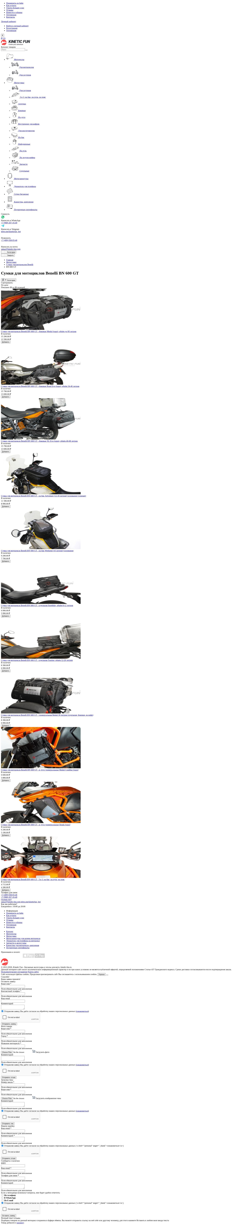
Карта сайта (33, 972)
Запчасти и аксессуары (16, 943)
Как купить (11, 5)
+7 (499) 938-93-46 (9, 240)
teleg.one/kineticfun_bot (11, 231)
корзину (20, 1223)
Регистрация (11, 28)
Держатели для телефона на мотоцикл (23, 941)
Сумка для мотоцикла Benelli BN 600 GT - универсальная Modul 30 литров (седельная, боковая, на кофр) (47, 715)
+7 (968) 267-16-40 (9, 223)
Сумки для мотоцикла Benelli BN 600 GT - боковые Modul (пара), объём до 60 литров (38, 331)
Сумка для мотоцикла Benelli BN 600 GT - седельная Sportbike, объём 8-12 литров (37, 605)
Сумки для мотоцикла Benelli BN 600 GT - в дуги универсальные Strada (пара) (35, 825)
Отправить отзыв (8, 1077)
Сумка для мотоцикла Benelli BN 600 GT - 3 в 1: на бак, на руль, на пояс (33, 879)
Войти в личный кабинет (17, 26)
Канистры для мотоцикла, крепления (22, 945)
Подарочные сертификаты (17, 948)
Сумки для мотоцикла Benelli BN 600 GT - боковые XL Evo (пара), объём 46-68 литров (39, 441)
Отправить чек (7, 1124)
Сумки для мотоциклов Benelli (19, 264)
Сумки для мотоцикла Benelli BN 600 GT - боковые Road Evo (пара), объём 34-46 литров (40, 386)
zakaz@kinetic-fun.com (10, 249)
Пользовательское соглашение (14, 972)
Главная (9, 260)
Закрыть (10, 255)
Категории (11, 252)
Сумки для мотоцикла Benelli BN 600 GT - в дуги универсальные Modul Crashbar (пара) (39, 770)
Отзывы (9, 10)
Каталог (9, 931)
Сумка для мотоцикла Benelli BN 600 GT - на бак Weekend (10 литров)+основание (37, 551)
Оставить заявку (8, 1216)
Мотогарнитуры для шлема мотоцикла (23, 938)
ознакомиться (82, 1011)
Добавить (5, 342)
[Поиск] (26, 50)
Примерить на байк (14, 3)
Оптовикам (11, 15)
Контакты (10, 17)
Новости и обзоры (14, 12)
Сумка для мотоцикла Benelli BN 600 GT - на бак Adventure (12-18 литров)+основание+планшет (43, 496)
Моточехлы (11, 934)
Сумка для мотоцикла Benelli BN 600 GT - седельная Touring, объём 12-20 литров (37, 660)
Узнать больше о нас (15, 8)
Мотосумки (11, 262)
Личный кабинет (8, 21)
